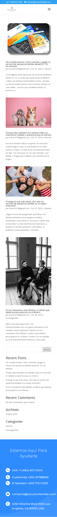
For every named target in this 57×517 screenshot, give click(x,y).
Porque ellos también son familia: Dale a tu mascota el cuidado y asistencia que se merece (28, 133)
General (47, 69)
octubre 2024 (11, 414)
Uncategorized (12, 318)
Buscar (47, 349)
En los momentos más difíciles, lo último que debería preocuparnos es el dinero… (27, 311)
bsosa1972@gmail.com (19, 69)
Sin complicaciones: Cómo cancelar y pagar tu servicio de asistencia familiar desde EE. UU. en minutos (28, 64)
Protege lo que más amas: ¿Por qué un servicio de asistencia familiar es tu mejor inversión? (26, 203)
